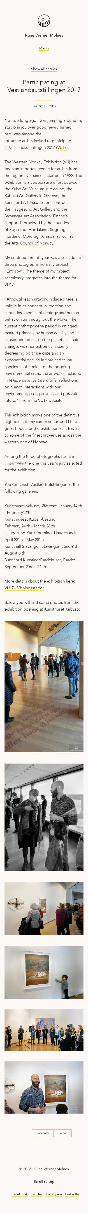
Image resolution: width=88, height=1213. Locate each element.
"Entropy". (14, 271)
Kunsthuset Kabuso (61, 609)
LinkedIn (72, 1194)
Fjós (10, 463)
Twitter (62, 1133)
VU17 (62, 148)
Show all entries (44, 69)
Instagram (54, 1194)
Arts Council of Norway (32, 243)
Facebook (43, 1133)
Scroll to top (44, 1182)
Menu (44, 48)
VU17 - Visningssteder (24, 588)
